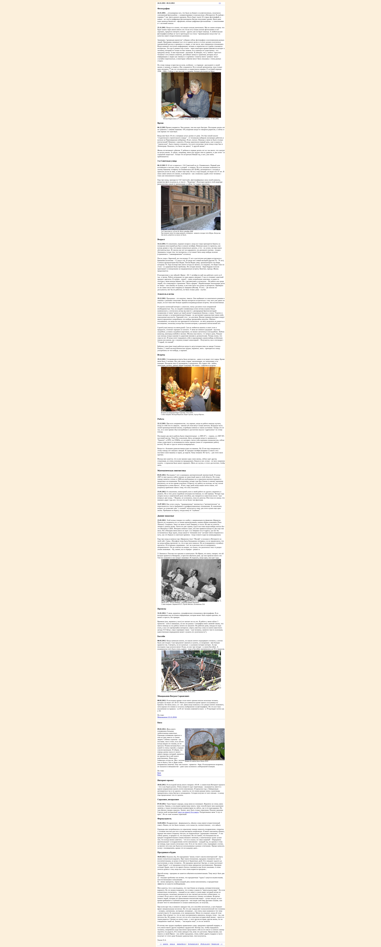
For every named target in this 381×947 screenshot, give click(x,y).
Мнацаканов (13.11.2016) (167, 717)
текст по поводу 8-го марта (188, 812)
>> (220, 3)
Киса (159, 775)
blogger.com (215, 944)
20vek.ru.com (204, 944)
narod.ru (165, 944)
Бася (159, 773)
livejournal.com (193, 944)
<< (161, 944)
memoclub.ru (181, 944)
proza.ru (172, 944)
